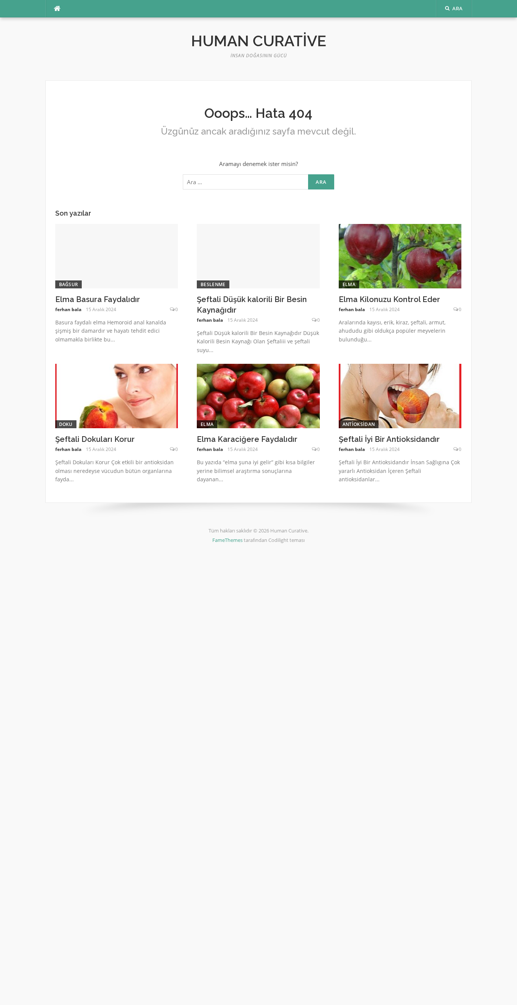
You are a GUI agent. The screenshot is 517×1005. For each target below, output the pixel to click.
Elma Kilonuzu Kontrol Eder (389, 299)
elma (349, 284)
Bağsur (68, 284)
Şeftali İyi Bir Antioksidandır (389, 439)
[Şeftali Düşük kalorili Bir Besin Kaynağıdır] (258, 255)
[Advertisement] (227, 677)
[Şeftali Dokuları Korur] (116, 395)
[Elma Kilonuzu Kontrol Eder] (400, 255)
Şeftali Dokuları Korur (95, 439)
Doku (66, 424)
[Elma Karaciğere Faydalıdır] (258, 395)
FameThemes (227, 540)
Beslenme (213, 284)
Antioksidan (359, 424)
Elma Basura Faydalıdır (97, 299)
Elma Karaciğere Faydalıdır (247, 439)
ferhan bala (68, 309)
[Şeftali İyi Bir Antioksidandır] (400, 395)
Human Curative (258, 41)
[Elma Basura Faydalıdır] (116, 255)
